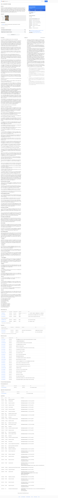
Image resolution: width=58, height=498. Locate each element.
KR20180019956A (3, 367)
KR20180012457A (3, 352)
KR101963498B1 (3, 369)
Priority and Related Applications (36, 31)
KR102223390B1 (3, 344)
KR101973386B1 (3, 339)
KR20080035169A (3, 319)
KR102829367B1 (3, 362)
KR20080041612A (3, 321)
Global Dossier (37, 32)
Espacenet (34, 32)
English (34, 12)
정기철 (32, 13)
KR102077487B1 (3, 330)
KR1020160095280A (3, 387)
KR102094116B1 (3, 377)
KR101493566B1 (3, 314)
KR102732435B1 (3, 349)
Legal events (39, 30)
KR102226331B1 (3, 374)
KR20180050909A (3, 342)
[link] (10, 24)
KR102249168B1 (3, 372)
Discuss (40, 32)
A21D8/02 (3, 24)
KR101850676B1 (3, 354)
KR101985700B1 (3, 379)
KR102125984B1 (3, 357)
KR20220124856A (3, 359)
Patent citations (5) (32, 30)
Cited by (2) (36, 30)
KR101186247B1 (3, 347)
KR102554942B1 (3, 364)
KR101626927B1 (3, 316)
